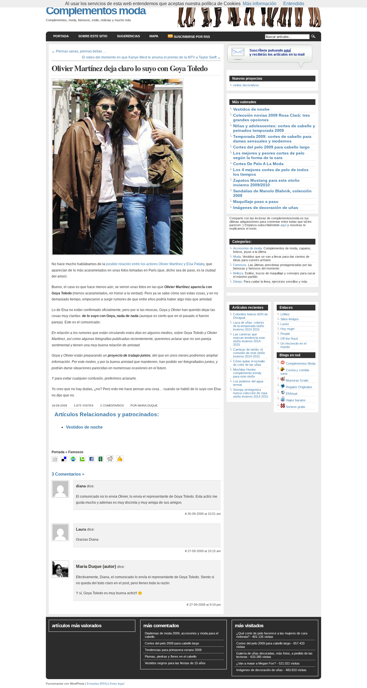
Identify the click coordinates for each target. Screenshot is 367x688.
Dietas (237, 281)
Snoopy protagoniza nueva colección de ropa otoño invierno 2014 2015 (250, 393)
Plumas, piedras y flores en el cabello (170, 656)
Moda (237, 256)
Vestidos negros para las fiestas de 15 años (175, 663)
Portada (61, 36)
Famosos (75, 452)
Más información (259, 3)
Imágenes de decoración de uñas (265, 207)
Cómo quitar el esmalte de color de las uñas (249, 362)
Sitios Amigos (289, 319)
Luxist (284, 324)
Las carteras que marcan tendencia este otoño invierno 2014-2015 (249, 339)
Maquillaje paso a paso (255, 201)
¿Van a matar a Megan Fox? (256, 663)
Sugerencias (128, 36)
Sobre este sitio (93, 36)
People (285, 333)
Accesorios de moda (247, 248)
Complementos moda (95, 10)
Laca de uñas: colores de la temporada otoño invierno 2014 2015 (248, 326)
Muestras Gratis (297, 380)
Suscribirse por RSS (191, 36)
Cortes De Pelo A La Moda (258, 163)
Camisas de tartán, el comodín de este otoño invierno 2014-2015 (249, 353)
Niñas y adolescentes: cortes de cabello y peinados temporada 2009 (274, 128)
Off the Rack (289, 338)
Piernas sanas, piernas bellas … (81, 51)
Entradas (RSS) (97, 683)
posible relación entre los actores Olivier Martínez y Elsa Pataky (155, 264)
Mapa (153, 36)
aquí (283, 225)
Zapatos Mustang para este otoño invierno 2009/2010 (266, 182)
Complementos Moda (300, 363)
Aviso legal (117, 683)
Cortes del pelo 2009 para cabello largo (271, 147)
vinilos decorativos (246, 85)
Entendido (293, 3)
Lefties (285, 314)
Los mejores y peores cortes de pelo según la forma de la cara (268, 155)
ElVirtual (291, 393)
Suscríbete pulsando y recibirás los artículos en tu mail (276, 52)
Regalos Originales (299, 387)
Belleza (238, 273)
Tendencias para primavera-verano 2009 (173, 650)
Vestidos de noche (84, 427)
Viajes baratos (296, 400)
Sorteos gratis (295, 406)
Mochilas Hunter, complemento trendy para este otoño (247, 373)
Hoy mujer (287, 329)
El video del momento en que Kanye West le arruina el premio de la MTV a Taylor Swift (149, 57)
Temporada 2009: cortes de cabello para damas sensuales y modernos (272, 138)
